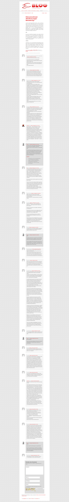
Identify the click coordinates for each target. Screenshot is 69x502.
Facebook (33, 498)
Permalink (27, 51)
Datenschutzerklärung (33, 10)
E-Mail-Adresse (27, 481)
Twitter (30, 498)
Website (27, 484)
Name (27, 477)
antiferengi (28, 125)
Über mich (23, 10)
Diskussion (31, 50)
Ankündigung (37, 10)
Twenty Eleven (36, 498)
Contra (29, 50)
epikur (27, 144)
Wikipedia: (28, 156)
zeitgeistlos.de (24, 498)
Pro (32, 50)
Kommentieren (25, 10)
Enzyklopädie (29, 10)
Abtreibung (27, 50)
